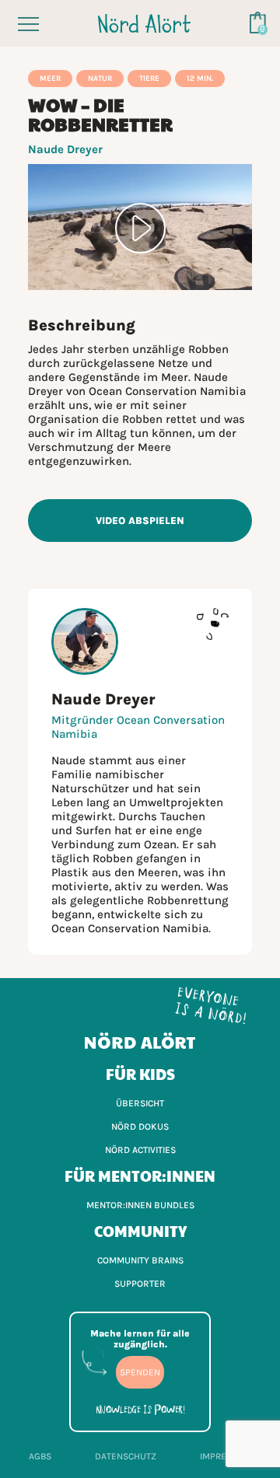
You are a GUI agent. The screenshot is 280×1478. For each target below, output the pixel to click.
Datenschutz (125, 1456)
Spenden (140, 1372)
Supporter (140, 1284)
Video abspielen (140, 520)
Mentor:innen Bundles (140, 1205)
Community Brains (140, 1260)
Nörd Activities (140, 1150)
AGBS (40, 1456)
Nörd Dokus (140, 1126)
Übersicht (140, 1103)
